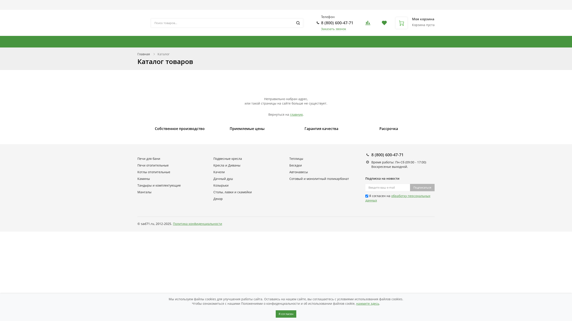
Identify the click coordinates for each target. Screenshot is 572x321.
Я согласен (286, 314)
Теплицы (440, 41)
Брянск (359, 7)
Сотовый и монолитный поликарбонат (319, 179)
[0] (367, 24)
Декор (218, 199)
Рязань (384, 7)
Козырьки (221, 185)
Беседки (492, 41)
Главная (143, 54)
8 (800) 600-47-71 (337, 22)
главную (296, 114)
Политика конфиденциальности (197, 224)
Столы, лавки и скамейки (529, 41)
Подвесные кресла (331, 41)
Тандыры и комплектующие (232, 41)
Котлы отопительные (288, 41)
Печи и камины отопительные (168, 41)
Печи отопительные (153, 165)
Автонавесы (466, 41)
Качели (219, 172)
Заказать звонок (333, 29)
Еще (298, 5)
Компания (249, 5)
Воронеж (372, 7)
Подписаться (422, 187)
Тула (392, 7)
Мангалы (144, 192)
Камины (143, 179)
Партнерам (223, 5)
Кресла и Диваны (371, 41)
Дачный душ (223, 179)
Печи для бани (407, 41)
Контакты (278, 5)
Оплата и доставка (191, 5)
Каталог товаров (150, 5)
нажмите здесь (367, 303)
